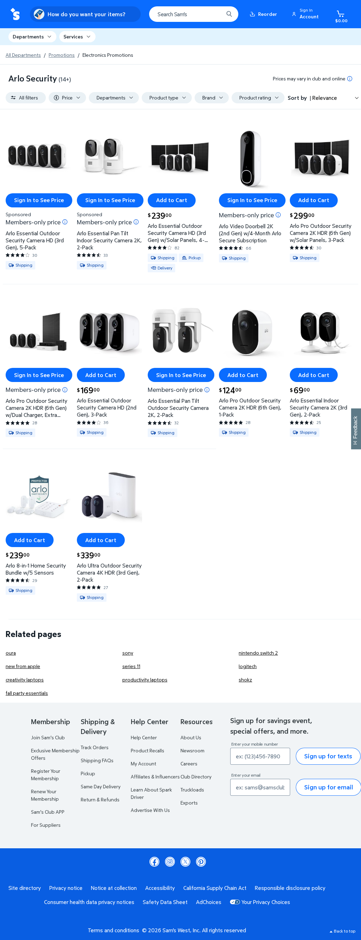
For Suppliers (46, 824)
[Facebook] (154, 862)
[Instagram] (170, 862)
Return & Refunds (100, 799)
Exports (189, 802)
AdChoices (208, 902)
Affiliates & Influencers (155, 776)
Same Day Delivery (101, 786)
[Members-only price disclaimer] (65, 222)
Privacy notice (65, 888)
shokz (245, 679)
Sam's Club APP (48, 811)
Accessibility (160, 888)
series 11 (131, 666)
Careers (188, 763)
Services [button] (73, 36)
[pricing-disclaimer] (350, 78)
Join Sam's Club (48, 737)
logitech (248, 666)
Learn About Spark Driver (151, 793)
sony (127, 652)
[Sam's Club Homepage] (15, 14)
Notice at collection (114, 888)
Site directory (24, 888)
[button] (306, 14)
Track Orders (95, 747)
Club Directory (196, 776)
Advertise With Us (150, 810)
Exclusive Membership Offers (55, 754)
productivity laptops (144, 679)
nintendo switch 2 (258, 652)
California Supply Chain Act (214, 888)
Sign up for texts (328, 756)
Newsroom (192, 750)
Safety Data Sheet (165, 902)
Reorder (267, 14)
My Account (143, 763)
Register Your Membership (45, 775)
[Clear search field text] (212, 14)
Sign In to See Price (39, 200)
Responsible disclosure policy (290, 888)
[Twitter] (185, 862)
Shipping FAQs (97, 760)
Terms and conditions (113, 930)
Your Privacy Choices (265, 902)
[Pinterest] (201, 862)
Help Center (144, 737)
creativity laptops (25, 679)
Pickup (88, 773)
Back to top (344, 931)
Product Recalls (147, 750)
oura (11, 652)
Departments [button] (28, 36)
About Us (190, 737)
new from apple (23, 666)
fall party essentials (27, 693)
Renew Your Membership (45, 795)
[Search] (229, 14)
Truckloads (192, 789)
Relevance (324, 98)
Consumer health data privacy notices (89, 902)
